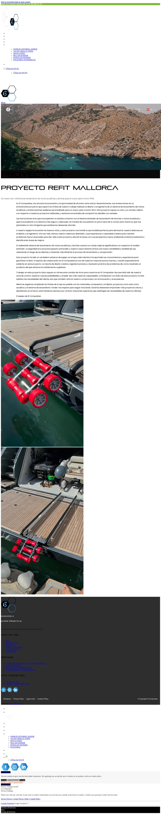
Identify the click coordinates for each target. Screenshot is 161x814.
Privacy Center (6, 782)
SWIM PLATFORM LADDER (25, 49)
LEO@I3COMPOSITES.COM (17, 684)
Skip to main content (22, 2)
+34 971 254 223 (12, 682)
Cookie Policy (17, 782)
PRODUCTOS (11, 643)
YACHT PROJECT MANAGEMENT (20, 670)
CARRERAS (11, 651)
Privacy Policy (18, 699)
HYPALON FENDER (22, 58)
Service (4, 799)
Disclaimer (7, 699)
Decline (22, 780)
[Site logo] (5, 29)
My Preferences (13, 780)
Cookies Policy (42, 699)
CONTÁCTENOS (13, 649)
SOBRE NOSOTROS (14, 647)
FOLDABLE (15, 747)
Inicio (8, 641)
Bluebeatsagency (16, 704)
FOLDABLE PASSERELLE (24, 60)
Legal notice (30, 699)
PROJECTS (10, 645)
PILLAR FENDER (20, 56)
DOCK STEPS (19, 53)
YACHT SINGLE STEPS (23, 51)
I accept (4, 780)
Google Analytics (7, 803)
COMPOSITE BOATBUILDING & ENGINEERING (26, 663)
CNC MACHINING (13, 666)
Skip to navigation (8, 2)
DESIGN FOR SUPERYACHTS (18, 668)
